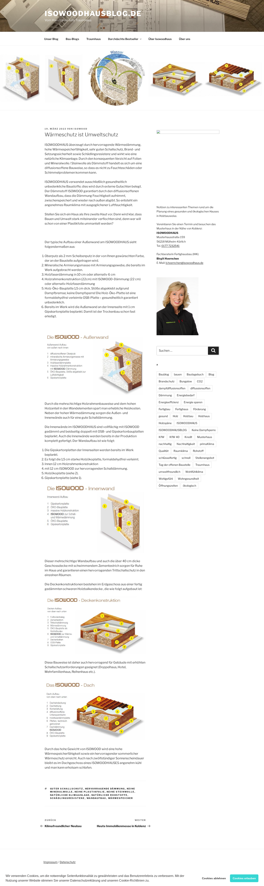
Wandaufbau (96, 798)
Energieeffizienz (169, 402)
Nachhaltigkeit (186, 444)
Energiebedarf (185, 395)
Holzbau (188, 416)
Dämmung (165, 395)
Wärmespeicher (120, 798)
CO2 (200, 381)
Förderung (199, 409)
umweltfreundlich (169, 471)
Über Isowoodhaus (160, 39)
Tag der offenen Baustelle (174, 464)
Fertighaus (181, 409)
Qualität (164, 450)
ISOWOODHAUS (187, 423)
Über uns (184, 39)
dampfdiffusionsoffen (172, 388)
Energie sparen (193, 402)
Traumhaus (93, 39)
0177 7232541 (170, 245)
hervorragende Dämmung (105, 788)
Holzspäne (165, 423)
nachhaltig (165, 444)
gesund (163, 416)
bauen (178, 374)
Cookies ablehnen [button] (214, 878)
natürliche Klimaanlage (70, 795)
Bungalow (186, 381)
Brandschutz (167, 381)
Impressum (50, 862)
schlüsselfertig (168, 457)
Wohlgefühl (166, 478)
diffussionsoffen (200, 388)
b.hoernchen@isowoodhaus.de (184, 262)
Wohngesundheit (188, 478)
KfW (161, 437)
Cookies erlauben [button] (244, 878)
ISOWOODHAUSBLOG (173, 430)
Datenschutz (68, 862)
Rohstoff (198, 450)
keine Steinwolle (121, 791)
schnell (186, 457)
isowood (80, 128)
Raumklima (181, 450)
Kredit (188, 437)
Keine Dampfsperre (204, 430)
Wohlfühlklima (194, 471)
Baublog (164, 374)
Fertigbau (164, 409)
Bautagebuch (195, 374)
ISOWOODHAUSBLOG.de (93, 13)
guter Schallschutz (66, 788)
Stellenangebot (204, 457)
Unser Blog (51, 39)
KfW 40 (174, 437)
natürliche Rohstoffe (109, 795)
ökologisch (189, 485)
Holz (175, 416)
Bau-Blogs (72, 39)
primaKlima (207, 444)
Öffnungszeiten (168, 485)
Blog (211, 374)
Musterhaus (204, 437)
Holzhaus (204, 416)
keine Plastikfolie (90, 791)
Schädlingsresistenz (67, 798)
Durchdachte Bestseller (123, 39)
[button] (150, 881)
